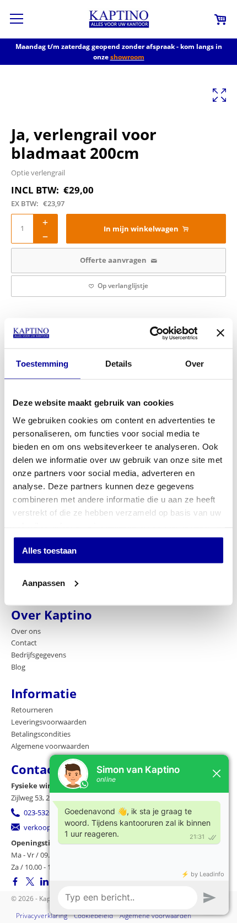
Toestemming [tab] (42, 363)
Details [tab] (118, 363)
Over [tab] (194, 363)
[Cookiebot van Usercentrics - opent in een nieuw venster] (150, 333)
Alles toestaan (49, 550)
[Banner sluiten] (220, 333)
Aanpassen (43, 582)
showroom (127, 57)
